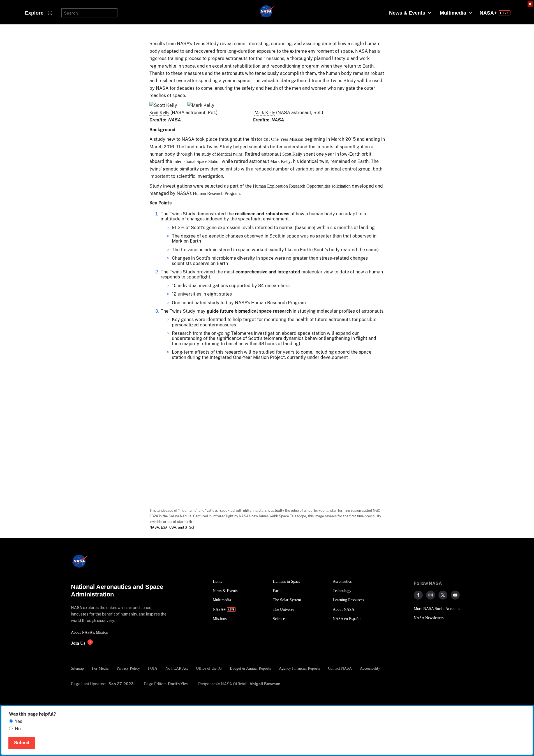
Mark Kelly (265, 112)
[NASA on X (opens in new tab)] (442, 595)
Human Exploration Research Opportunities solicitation (302, 186)
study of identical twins (222, 154)
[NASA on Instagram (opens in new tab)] (430, 595)
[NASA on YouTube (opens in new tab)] (455, 595)
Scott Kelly (159, 112)
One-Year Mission (287, 139)
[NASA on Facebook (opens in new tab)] (418, 595)
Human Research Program (216, 193)
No (18, 728)
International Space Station (197, 161)
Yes (18, 721)
